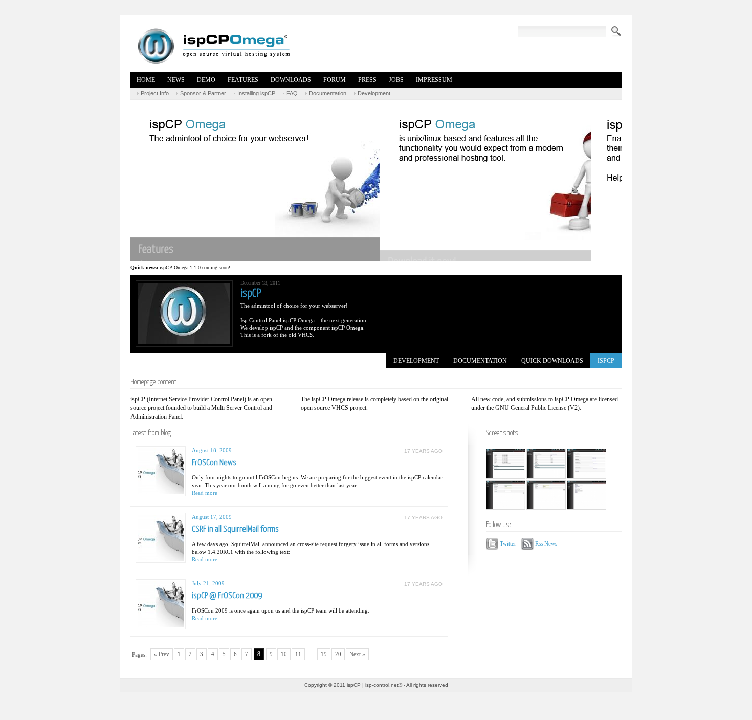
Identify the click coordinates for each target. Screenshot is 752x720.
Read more (204, 493)
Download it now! (225, 228)
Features (243, 79)
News (176, 79)
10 (284, 654)
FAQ (292, 93)
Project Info (155, 93)
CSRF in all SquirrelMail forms (235, 529)
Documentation (327, 93)
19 (324, 654)
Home (146, 79)
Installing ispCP (256, 93)
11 (298, 654)
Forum (334, 79)
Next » (357, 654)
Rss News (546, 543)
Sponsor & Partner (203, 93)
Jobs (396, 79)
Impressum (434, 79)
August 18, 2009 (212, 450)
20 (338, 654)
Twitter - (510, 543)
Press (367, 79)
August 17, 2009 (212, 517)
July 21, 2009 (208, 583)
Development (374, 93)
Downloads (291, 79)
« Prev (161, 654)
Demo (206, 79)
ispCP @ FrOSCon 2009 (227, 596)
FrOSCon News (214, 463)
